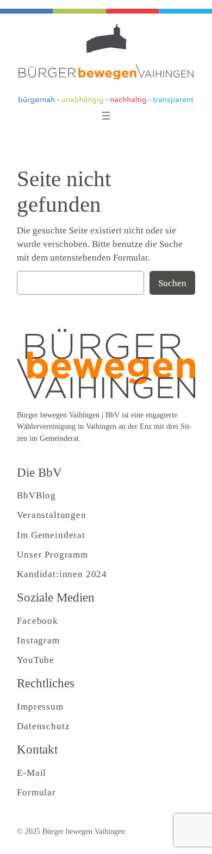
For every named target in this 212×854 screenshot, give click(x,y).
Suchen (172, 283)
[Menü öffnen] (106, 115)
